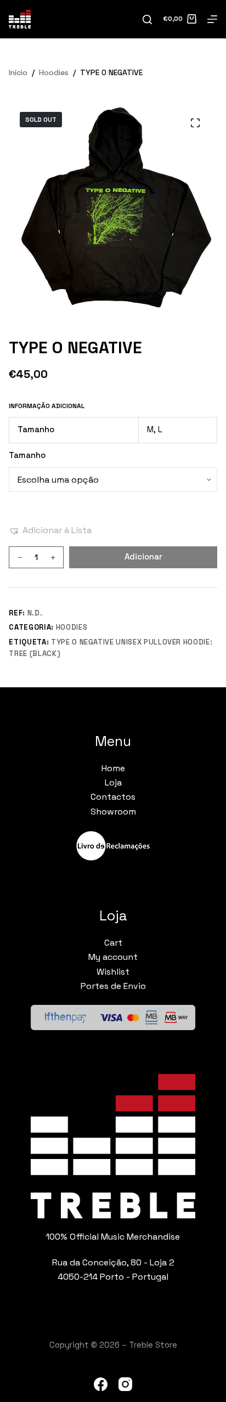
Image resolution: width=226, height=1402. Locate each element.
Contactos (113, 796)
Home (113, 768)
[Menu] (212, 19)
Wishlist (113, 971)
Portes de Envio (113, 986)
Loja (113, 782)
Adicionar (143, 556)
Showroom (113, 811)
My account (113, 957)
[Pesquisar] (147, 19)
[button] (50, 530)
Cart (113, 942)
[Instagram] (125, 1384)
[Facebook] (101, 1384)
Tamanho (27, 455)
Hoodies (72, 627)
